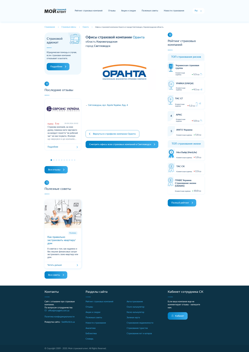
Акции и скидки (128, 11)
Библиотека (91, 334)
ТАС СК (180, 166)
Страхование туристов (137, 328)
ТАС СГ (179, 98)
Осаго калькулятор (135, 307)
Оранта (139, 37)
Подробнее (56, 66)
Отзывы (112, 11)
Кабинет (179, 316)
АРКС (179, 115)
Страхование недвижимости (140, 323)
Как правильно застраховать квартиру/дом (61, 240)
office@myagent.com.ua (58, 311)
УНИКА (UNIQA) (184, 83)
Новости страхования (174, 11)
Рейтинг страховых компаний (88, 11)
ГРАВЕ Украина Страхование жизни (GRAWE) (185, 183)
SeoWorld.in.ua (68, 322)
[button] (51, 160)
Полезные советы (150, 11)
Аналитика (91, 328)
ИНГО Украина (184, 130)
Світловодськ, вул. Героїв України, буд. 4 (108, 105)
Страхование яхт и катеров (139, 334)
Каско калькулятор (135, 312)
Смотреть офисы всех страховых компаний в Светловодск (120, 144)
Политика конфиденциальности (59, 317)
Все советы (54, 275)
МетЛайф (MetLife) (186, 152)
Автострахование (135, 302)
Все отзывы (54, 170)
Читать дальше (54, 265)
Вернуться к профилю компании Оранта (114, 134)
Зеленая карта (133, 318)
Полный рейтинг (180, 203)
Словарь (89, 339)
